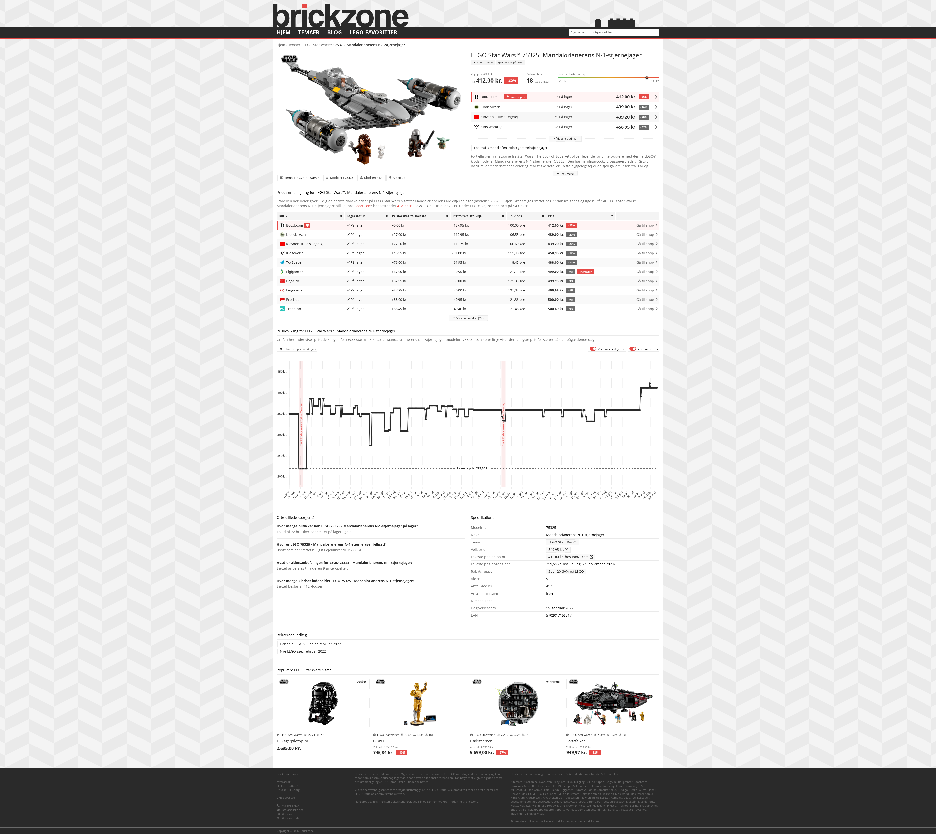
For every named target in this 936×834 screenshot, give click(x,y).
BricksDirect (544, 786)
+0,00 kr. (398, 225)
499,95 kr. (560, 281)
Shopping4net (649, 805)
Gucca (642, 790)
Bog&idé (611, 782)
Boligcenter (625, 782)
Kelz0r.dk (608, 793)
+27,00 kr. (399, 235)
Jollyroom (573, 793)
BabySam (559, 782)
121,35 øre (516, 281)
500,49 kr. (560, 309)
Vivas (540, 813)
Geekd (633, 790)
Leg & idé (630, 797)
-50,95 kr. (459, 272)
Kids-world (622, 793)
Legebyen (643, 797)
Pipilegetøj (599, 805)
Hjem (284, 32)
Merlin (536, 805)
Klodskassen (571, 797)
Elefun (555, 790)
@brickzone (289, 814)
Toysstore (640, 809)
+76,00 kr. (399, 262)
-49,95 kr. (459, 299)
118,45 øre (516, 262)
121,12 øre (516, 272)
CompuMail (569, 786)
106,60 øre (516, 244)
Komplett (617, 797)
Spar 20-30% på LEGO (510, 62)
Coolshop (609, 786)
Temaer (309, 32)
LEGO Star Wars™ (317, 44)
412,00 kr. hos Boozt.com (569, 557)
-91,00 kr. (459, 253)
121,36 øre (516, 299)
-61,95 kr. (459, 262)
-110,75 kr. (460, 244)
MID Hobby (548, 805)
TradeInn (516, 813)
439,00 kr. (626, 107)
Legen (557, 801)
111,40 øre (516, 253)
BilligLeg (579, 782)
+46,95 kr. (399, 253)
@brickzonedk (290, 818)
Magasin (631, 801)
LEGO (581, 801)
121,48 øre (516, 309)
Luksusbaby (617, 801)
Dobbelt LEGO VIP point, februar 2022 (310, 644)
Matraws (525, 805)
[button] (608, 77)
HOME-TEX (535, 793)
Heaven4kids (519, 793)
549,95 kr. (556, 549)
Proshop (623, 805)
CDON (557, 786)
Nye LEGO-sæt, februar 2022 (303, 651)
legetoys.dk (570, 801)
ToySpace (627, 809)
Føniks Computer (598, 790)
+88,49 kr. (399, 309)
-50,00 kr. (459, 281)
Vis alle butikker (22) (470, 318)
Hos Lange (549, 793)
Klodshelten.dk (552, 797)
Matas (514, 805)
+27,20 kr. (399, 244)
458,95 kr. (626, 127)
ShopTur (516, 809)
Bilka (569, 782)
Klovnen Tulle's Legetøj (594, 797)
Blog (334, 32)
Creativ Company (627, 786)
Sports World (565, 809)
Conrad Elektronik (589, 786)
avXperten (545, 782)
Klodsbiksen (533, 797)
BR (534, 786)
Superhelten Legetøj (587, 809)
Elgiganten (567, 790)
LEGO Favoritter (373, 32)
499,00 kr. (570, 272)
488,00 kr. (561, 262)
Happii (652, 790)
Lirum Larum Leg (597, 801)
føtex (614, 790)
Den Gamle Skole (538, 790)
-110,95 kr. (460, 235)
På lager (565, 97)
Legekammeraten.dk (523, 801)
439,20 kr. (626, 117)
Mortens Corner (567, 805)
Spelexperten (547, 809)
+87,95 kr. (399, 281)
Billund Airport (595, 782)
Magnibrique (646, 801)
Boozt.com (362, 206)
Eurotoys (580, 790)
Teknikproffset (610, 809)
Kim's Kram (518, 797)
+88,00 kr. (399, 299)
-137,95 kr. (460, 225)
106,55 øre (516, 235)
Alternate (516, 782)
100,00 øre (516, 225)
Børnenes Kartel (521, 786)
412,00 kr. (626, 97)
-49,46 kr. (459, 309)
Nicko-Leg (584, 805)
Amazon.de (531, 782)
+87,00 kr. (399, 272)
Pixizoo (611, 805)
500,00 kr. (560, 299)
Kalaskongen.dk (591, 793)
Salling (634, 805)
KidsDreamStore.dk (642, 793)
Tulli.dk (528, 813)
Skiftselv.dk (530, 809)
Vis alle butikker (567, 138)
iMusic (562, 793)
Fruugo (623, 790)
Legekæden (545, 801)
